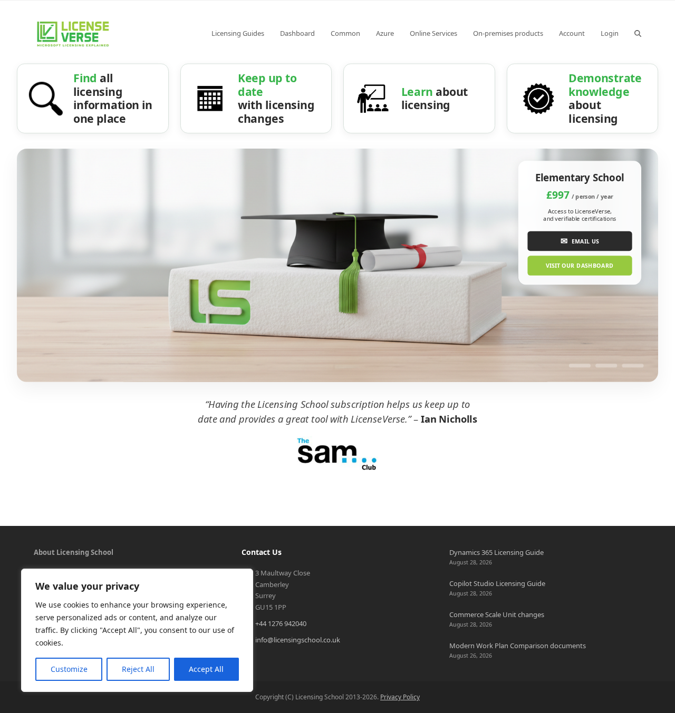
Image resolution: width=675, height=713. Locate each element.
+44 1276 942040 (280, 623)
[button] (637, 33)
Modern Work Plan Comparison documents (517, 645)
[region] (137, 630)
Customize (69, 669)
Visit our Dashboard (580, 265)
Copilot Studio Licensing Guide (497, 583)
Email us (580, 241)
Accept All (206, 669)
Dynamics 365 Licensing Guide (496, 552)
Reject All (138, 669)
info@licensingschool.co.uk (297, 639)
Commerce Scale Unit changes (496, 614)
